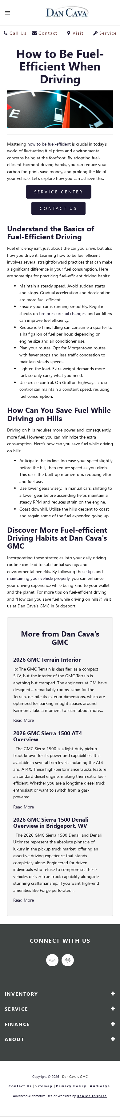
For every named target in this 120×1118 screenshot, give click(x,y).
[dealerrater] (68, 960)
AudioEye (100, 1086)
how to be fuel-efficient (49, 144)
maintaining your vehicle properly (38, 578)
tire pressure (50, 313)
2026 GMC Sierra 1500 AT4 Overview (47, 736)
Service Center (58, 192)
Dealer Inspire (92, 1096)
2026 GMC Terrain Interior (47, 659)
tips (91, 571)
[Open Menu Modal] (7, 12)
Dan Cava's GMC (75, 1076)
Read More (23, 720)
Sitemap (44, 1086)
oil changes (75, 313)
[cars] (52, 960)
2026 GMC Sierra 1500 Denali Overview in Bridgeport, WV (50, 822)
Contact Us (58, 208)
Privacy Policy (71, 1086)
